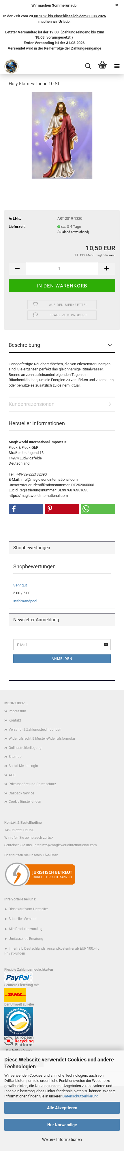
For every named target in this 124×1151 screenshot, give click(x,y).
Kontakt (15, 720)
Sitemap (15, 757)
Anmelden (62, 659)
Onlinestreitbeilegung (25, 748)
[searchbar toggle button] (88, 66)
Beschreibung (24, 345)
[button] (17, 268)
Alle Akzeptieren (62, 1107)
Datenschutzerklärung (80, 1096)
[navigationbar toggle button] (117, 66)
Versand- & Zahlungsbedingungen (35, 730)
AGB (12, 775)
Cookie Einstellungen (25, 802)
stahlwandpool (25, 601)
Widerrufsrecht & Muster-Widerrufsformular (42, 739)
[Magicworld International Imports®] (9, 66)
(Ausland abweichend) (73, 232)
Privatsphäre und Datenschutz (32, 784)
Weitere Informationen (62, 1139)
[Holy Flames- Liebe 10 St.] (62, 135)
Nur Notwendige (62, 1124)
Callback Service (21, 793)
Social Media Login (23, 766)
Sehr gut (20, 585)
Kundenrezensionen (32, 404)
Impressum (17, 711)
